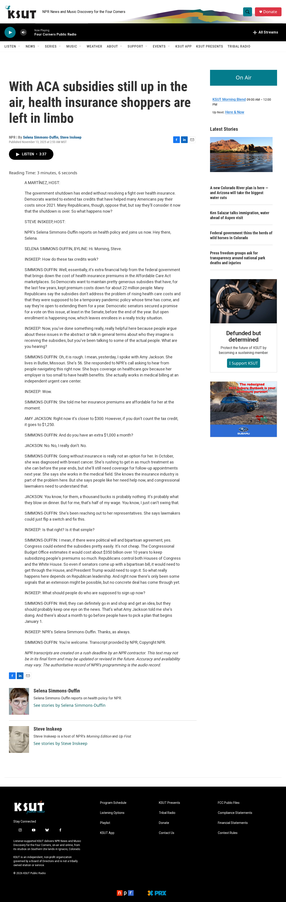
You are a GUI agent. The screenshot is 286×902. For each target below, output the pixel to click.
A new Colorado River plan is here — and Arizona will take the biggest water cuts (239, 192)
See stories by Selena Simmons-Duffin (69, 705)
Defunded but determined (243, 336)
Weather (94, 46)
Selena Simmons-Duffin (40, 137)
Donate (270, 11)
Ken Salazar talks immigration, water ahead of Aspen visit (239, 215)
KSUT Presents (209, 46)
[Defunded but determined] (243, 301)
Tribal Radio (239, 46)
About (112, 46)
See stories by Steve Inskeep (60, 743)
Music (71, 46)
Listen (10, 46)
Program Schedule (113, 802)
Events (159, 46)
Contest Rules (228, 833)
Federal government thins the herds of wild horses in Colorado (241, 235)
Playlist (105, 823)
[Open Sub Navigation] (19, 46)
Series (51, 46)
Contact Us (166, 833)
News (30, 46)
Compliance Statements (235, 813)
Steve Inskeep (70, 137)
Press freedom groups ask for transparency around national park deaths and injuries (237, 258)
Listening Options (112, 813)
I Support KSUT (243, 363)
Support (135, 46)
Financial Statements (233, 823)
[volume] (23, 32)
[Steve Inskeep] (19, 739)
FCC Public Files (229, 802)
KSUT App (183, 46)
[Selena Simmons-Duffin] (19, 701)
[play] (10, 32)
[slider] (30, 32)
